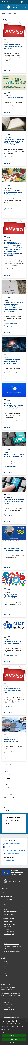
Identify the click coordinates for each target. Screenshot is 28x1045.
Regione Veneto (6, 2)
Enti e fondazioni (8, 907)
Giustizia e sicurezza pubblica (11, 944)
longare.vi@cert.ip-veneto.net (12, 993)
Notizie (5, 961)
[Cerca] (25, 7)
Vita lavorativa (7, 926)
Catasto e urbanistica (9, 931)
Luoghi (5, 973)
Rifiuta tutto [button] (14, 1039)
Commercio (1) (7, 778)
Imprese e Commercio (9, 929)
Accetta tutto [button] (14, 1035)
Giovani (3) (6, 791)
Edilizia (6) (6, 788)
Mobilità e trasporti (9, 934)
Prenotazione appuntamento (11, 1002)
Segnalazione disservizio (10, 1005)
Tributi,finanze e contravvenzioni (12, 946)
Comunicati (7, 964)
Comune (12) (7, 781)
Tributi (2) (6, 807)
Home (3, 13)
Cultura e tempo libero (9, 924)
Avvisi (8, 40)
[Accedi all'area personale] (21, 2)
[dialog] (14, 1032)
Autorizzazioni (7, 954)
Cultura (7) (6, 784)
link (6, 1032)
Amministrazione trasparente (11, 1017)
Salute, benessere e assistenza (12, 951)
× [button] (26, 1020)
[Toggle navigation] (3, 7)
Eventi (5, 976)
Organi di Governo (8, 899)
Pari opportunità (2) (9, 794)
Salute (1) (6, 801)
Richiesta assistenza (9, 1010)
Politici (5, 909)
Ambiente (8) (7, 775)
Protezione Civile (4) (9, 797)
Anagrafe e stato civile (9, 922)
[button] (14, 1042)
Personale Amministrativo (10, 912)
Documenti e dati (8, 914)
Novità (9, 13)
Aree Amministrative (9, 902)
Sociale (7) (6, 804)
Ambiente (6, 949)
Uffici (5, 904)
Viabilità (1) (7, 810)
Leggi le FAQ (7, 1007)
